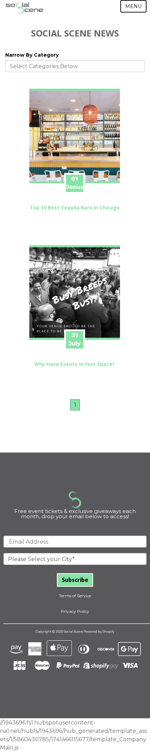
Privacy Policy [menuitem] (75, 611)
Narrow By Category (32, 55)
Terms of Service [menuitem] (75, 595)
